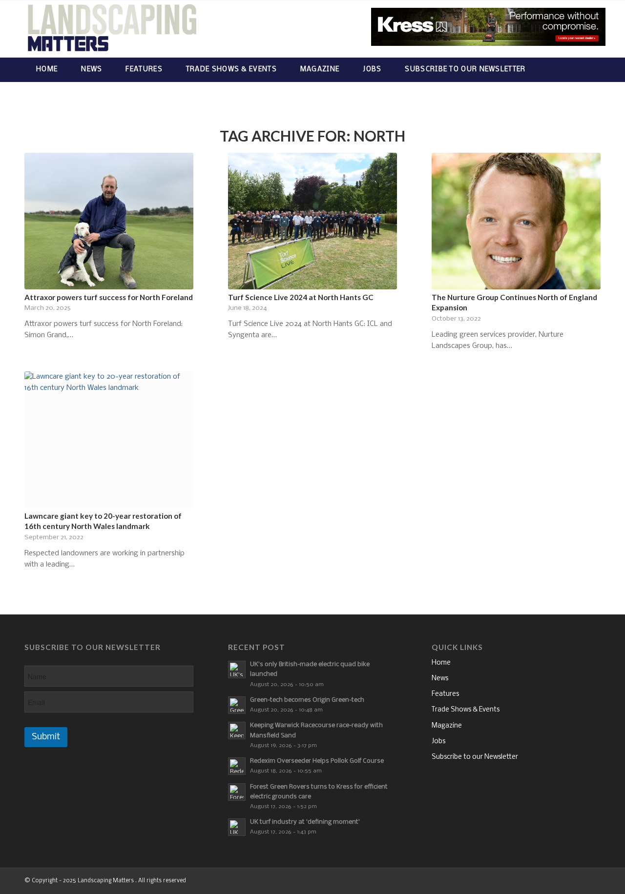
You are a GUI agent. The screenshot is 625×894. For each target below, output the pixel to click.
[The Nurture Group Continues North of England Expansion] (516, 221)
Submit (46, 737)
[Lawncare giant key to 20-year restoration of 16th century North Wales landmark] (108, 439)
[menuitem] (46, 70)
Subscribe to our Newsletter (475, 757)
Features (445, 694)
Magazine (447, 726)
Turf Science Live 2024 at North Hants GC (301, 297)
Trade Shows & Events (466, 709)
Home (441, 663)
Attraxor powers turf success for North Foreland (108, 297)
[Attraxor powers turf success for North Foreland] (108, 221)
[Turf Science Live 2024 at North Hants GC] (312, 221)
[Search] (591, 70)
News (440, 678)
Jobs (438, 741)
